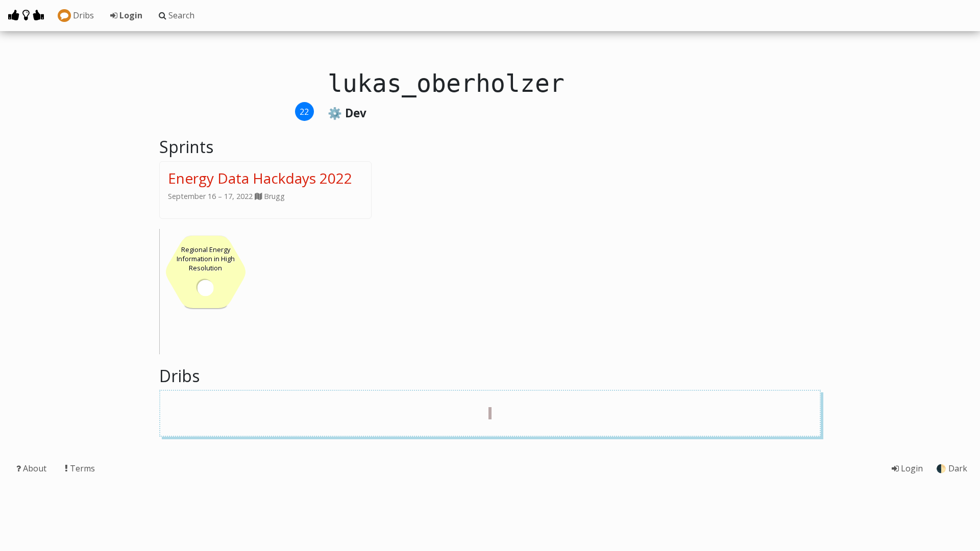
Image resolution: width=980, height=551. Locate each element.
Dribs (82, 15)
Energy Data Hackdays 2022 (260, 178)
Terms (81, 468)
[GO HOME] (26, 15)
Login (129, 15)
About (34, 468)
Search (180, 15)
